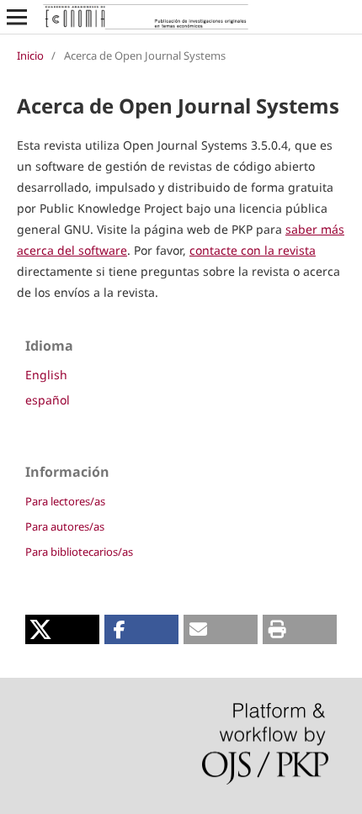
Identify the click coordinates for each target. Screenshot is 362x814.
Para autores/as (64, 526)
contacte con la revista (252, 250)
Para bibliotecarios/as (79, 551)
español (47, 400)
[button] (62, 629)
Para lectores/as (65, 501)
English (46, 375)
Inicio (30, 55)
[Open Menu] (17, 17)
